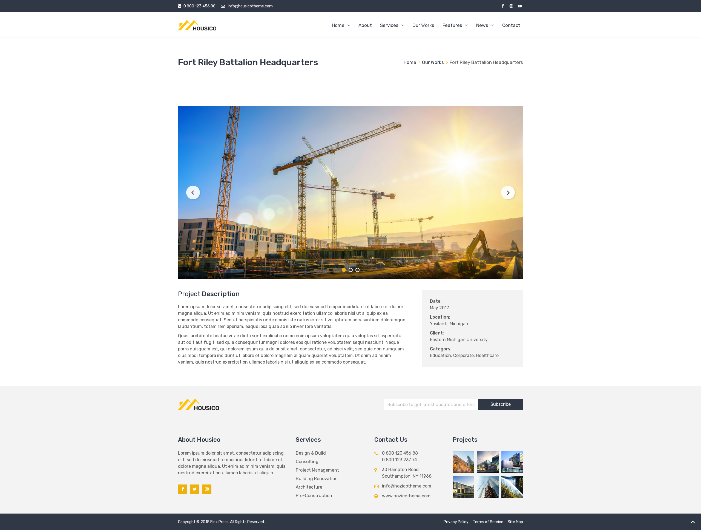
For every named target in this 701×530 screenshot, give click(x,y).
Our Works (423, 25)
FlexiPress (219, 522)
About (365, 25)
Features (452, 25)
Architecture (309, 487)
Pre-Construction (314, 495)
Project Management (317, 470)
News (482, 25)
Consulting (307, 461)
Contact (511, 25)
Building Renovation (317, 478)
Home (338, 25)
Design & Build (311, 453)
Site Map (515, 522)
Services (389, 25)
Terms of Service (488, 522)
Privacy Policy (456, 522)
